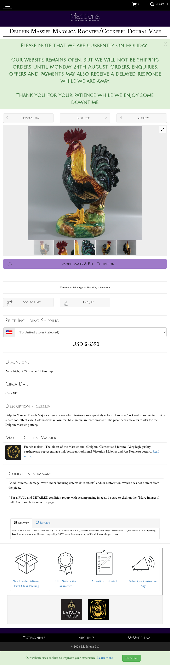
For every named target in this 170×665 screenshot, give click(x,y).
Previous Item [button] (30, 118)
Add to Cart (32, 302)
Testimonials (34, 638)
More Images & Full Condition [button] (88, 264)
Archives (87, 638)
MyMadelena (139, 638)
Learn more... (106, 658)
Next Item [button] (83, 118)
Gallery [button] (143, 118)
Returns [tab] (44, 523)
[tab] (27, 568)
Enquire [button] (88, 302)
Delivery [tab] (23, 523)
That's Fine (131, 658)
